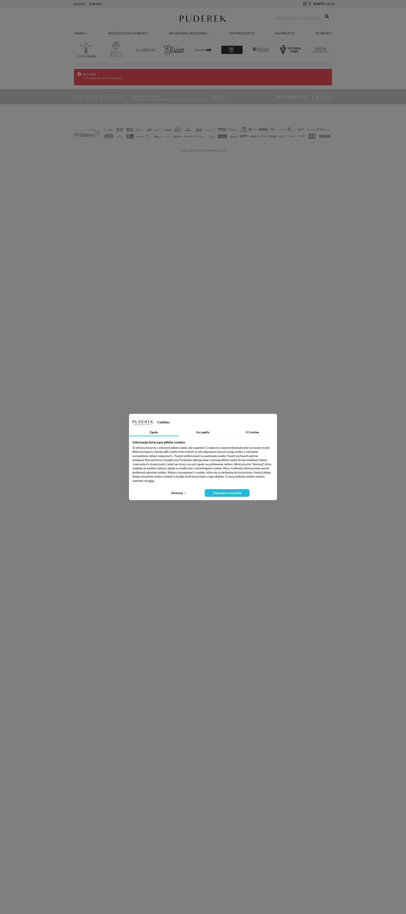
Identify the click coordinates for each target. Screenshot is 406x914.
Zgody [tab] (154, 432)
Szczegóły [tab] (203, 432)
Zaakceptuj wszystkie (227, 493)
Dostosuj (177, 493)
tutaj (151, 480)
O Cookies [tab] (252, 432)
